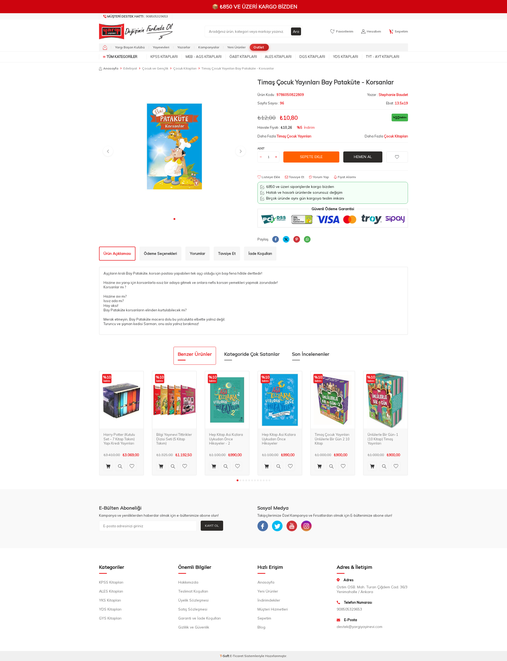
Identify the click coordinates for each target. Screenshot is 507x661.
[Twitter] (277, 526)
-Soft (225, 656)
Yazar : (387, 95)
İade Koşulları (260, 253)
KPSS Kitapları (164, 56)
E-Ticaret (236, 656)
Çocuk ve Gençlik (155, 68)
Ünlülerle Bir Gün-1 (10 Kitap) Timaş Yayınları (383, 439)
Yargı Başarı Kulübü (130, 47)
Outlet (258, 47)
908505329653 (137, 16)
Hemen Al (363, 156)
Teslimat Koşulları (193, 591)
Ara (296, 31)
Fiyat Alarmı (346, 177)
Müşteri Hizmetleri (272, 609)
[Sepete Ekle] (108, 466)
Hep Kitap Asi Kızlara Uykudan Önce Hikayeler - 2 (226, 439)
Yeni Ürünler (236, 47)
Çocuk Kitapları (184, 68)
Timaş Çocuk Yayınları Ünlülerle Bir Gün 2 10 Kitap (332, 439)
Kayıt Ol (212, 526)
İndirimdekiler (268, 600)
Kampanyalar (208, 47)
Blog (261, 627)
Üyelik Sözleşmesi (193, 600)
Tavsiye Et (296, 177)
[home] (105, 47)
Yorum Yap (320, 177)
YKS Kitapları (110, 600)
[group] (174, 146)
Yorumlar (197, 253)
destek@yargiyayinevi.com (359, 626)
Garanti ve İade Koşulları (199, 618)
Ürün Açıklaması (117, 253)
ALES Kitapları (278, 56)
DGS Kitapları (312, 56)
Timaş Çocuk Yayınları (294, 136)
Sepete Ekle (311, 156)
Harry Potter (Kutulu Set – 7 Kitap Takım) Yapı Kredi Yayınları (119, 439)
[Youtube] (292, 526)
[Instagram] (306, 526)
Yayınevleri (161, 47)
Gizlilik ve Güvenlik (193, 627)
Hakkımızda (188, 582)
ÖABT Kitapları (243, 56)
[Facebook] (262, 526)
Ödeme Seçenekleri (160, 253)
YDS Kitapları (345, 56)
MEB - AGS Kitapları (204, 56)
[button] (174, 219)
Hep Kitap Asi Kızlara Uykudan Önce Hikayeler (279, 439)
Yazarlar (183, 47)
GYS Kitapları (110, 618)
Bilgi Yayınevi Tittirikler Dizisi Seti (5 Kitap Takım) (174, 439)
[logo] (134, 31)
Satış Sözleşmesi (192, 609)
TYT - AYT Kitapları (382, 56)
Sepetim (264, 618)
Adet (261, 148)
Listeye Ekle (270, 177)
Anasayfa (110, 68)
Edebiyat (130, 68)
